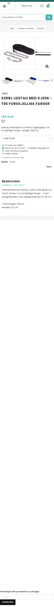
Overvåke (8, 602)
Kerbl (5, 93)
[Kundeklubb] (11, 5)
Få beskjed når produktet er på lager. (20, 591)
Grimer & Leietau (25, 28)
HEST (12, 28)
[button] (42, 6)
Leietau (40, 28)
